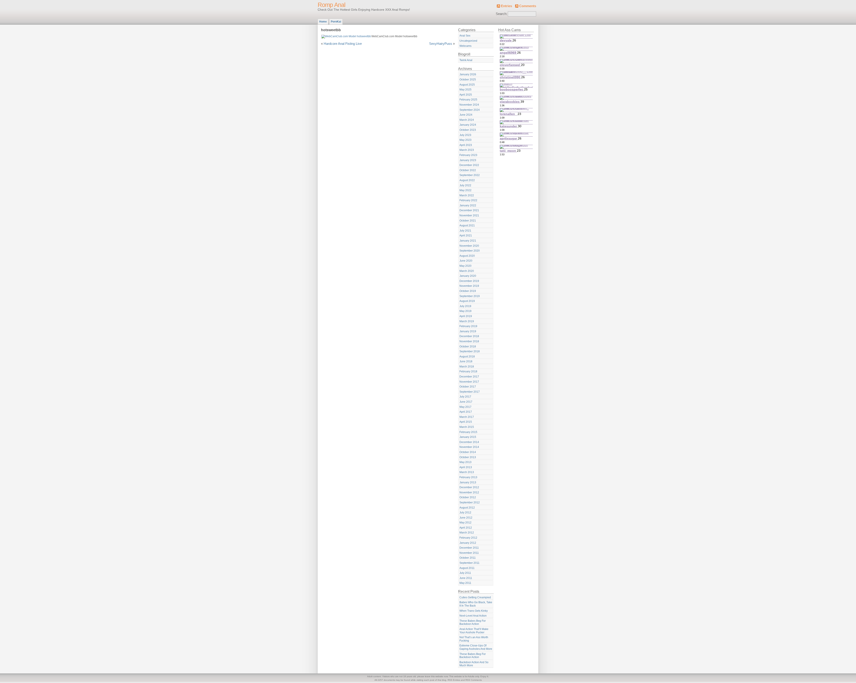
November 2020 (469, 245)
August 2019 (467, 301)
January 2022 (467, 205)
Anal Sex (464, 35)
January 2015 (467, 437)
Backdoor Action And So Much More (473, 664)
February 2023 (468, 155)
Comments (527, 6)
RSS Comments (473, 680)
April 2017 (465, 411)
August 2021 (467, 225)
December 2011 (469, 547)
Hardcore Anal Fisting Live (343, 43)
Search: (501, 14)
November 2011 (469, 552)
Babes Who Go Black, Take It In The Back (475, 604)
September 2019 (469, 296)
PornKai (336, 21)
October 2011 (467, 557)
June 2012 (465, 517)
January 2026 (467, 74)
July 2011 (465, 572)
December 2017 (469, 376)
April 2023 (465, 145)
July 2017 (465, 396)
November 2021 (469, 215)
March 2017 (466, 416)
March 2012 (466, 532)
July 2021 (465, 230)
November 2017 (469, 381)
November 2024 (469, 104)
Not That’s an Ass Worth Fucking (473, 639)
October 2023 (467, 129)
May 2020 (465, 265)
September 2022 (469, 175)
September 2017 (469, 391)
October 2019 (467, 291)
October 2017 (467, 386)
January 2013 (467, 482)
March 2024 (466, 119)
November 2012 (469, 492)
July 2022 (465, 185)
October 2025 (467, 79)
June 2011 (465, 578)
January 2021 (467, 240)
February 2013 (468, 477)
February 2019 (468, 326)
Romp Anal (331, 5)
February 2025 (468, 99)
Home (323, 21)
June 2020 (465, 260)
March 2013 (466, 472)
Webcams (465, 45)
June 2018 (465, 361)
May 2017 (465, 406)
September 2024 (469, 109)
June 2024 (465, 114)
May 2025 (465, 89)
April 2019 (465, 316)
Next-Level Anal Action (473, 615)
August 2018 (467, 356)
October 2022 (467, 170)
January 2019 (467, 331)
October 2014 (467, 452)
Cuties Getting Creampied (475, 597)
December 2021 (469, 210)
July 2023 (465, 135)
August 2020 (467, 255)
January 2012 (467, 542)
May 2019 (465, 311)
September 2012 (469, 502)
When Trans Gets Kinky (473, 610)
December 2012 (469, 487)
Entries (506, 6)
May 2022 (465, 190)
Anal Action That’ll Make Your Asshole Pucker (473, 631)
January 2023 (467, 160)
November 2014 (469, 447)
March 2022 (466, 195)
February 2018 (468, 371)
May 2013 (465, 462)
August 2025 (467, 84)
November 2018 (469, 341)
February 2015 (468, 432)
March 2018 (466, 366)
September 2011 (469, 562)
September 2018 (469, 351)
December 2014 (469, 442)
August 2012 (467, 507)
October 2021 (467, 220)
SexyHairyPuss (440, 43)
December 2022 (469, 165)
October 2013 (467, 457)
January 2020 (467, 275)
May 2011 (465, 583)
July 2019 (465, 306)
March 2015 (466, 427)
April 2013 (465, 467)
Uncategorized (468, 40)
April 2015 (465, 421)
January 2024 (467, 124)
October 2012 (467, 497)
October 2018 (467, 346)
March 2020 (466, 271)
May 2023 (465, 140)
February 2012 (468, 537)
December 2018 (469, 336)
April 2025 (465, 94)
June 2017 (465, 401)
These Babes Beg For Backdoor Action (472, 622)
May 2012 (465, 522)
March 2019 (466, 321)
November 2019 (469, 285)
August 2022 (467, 180)
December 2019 (469, 281)
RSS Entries (454, 680)
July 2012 (465, 512)
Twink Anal (465, 60)
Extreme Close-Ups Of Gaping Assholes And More (475, 647)
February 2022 (468, 200)
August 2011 (467, 568)
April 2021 (465, 235)
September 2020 (469, 250)
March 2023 (466, 150)
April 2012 (465, 527)
